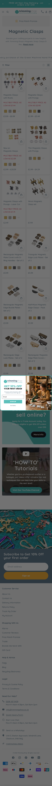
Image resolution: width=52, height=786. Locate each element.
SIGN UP (13, 402)
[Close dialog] (50, 377)
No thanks (13, 405)
